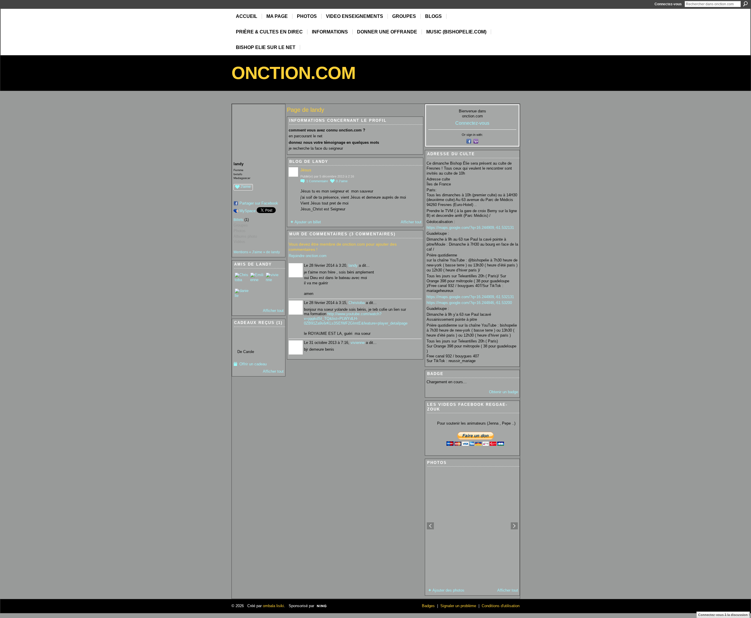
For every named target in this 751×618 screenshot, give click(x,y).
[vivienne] (273, 280)
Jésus (305, 170)
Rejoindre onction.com (308, 256)
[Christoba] (242, 280)
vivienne (358, 342)
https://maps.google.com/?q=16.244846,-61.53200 (469, 302)
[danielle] (242, 295)
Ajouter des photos (448, 590)
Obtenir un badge (503, 392)
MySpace (247, 211)
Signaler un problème (458, 606)
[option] (472, 526)
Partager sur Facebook (258, 203)
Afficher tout (273, 310)
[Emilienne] (257, 280)
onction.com (293, 73)
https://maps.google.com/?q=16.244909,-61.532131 (470, 227)
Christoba (357, 302)
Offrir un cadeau (253, 364)
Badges (428, 606)
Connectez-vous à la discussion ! (724, 615)
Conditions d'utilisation (501, 606)
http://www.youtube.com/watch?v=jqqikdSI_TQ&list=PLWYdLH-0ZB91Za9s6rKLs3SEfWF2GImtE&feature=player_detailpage (355, 318)
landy (353, 265)
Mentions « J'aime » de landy (257, 252)
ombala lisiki (273, 606)
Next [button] (514, 525)
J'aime (246, 187)
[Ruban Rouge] (246, 338)
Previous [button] (430, 525)
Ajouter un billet (308, 222)
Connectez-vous (668, 4)
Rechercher (745, 3)
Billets (238, 220)
